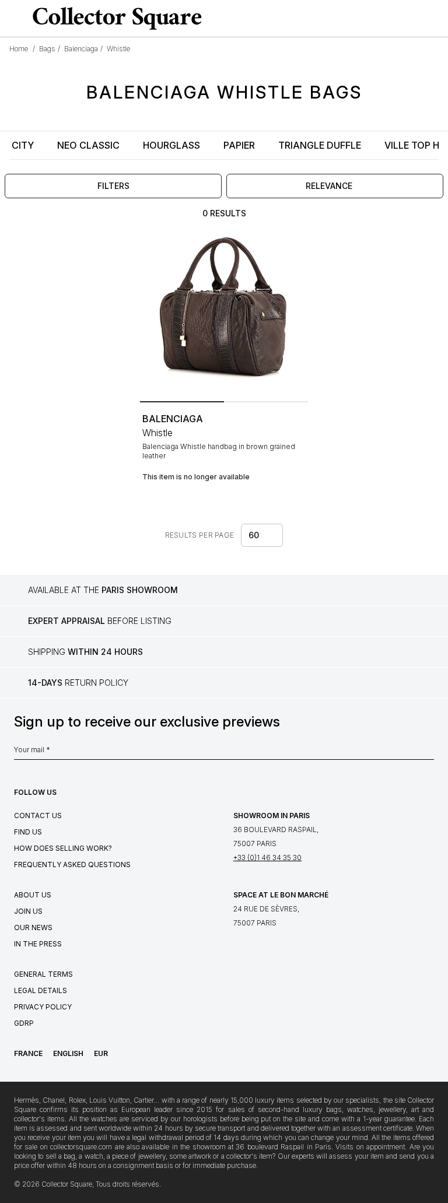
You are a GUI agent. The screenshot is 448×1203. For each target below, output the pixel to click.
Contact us (38, 815)
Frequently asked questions (72, 864)
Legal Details (40, 990)
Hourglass (171, 145)
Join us (28, 911)
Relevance (329, 186)
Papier (239, 145)
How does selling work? (63, 848)
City (23, 145)
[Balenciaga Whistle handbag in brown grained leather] (224, 313)
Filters (113, 186)
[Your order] (415, 18)
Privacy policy (43, 1006)
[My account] (435, 18)
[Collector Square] (114, 18)
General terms (43, 974)
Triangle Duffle (319, 145)
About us (32, 894)
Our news (33, 927)
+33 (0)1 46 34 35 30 (267, 857)
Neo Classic (88, 145)
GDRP (24, 1023)
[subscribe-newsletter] (428, 752)
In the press (38, 943)
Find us (28, 831)
